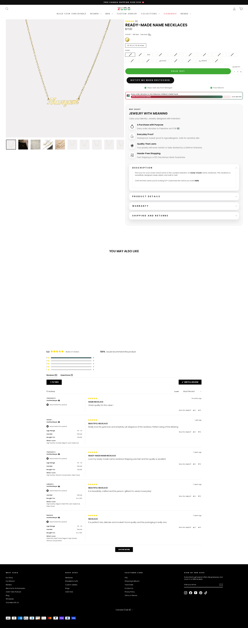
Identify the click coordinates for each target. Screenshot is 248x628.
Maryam (130, 55)
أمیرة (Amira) (175, 61)
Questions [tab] (66, 375)
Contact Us (129, 588)
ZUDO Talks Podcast (13, 592)
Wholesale (10, 599)
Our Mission (10, 581)
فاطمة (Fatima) (160, 55)
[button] (131, 21)
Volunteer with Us (12, 603)
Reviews (9, 585)
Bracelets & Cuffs (71, 581)
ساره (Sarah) (190, 55)
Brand (185, 13)
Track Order (129, 585)
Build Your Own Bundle (71, 13)
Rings (67, 588)
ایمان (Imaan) (216, 61)
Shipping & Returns (132, 581)
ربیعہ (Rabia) (202, 61)
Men (108, 13)
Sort (177, 391)
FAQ (126, 578)
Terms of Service (131, 595)
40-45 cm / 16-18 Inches (135, 45)
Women (95, 13)
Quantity (236, 67)
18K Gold (127, 40)
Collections (149, 13)
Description (142, 167)
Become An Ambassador (15, 588)
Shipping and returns (150, 215)
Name (127, 50)
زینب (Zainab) (219, 55)
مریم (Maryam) (175, 55)
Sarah (140, 55)
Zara (148, 55)
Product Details (146, 196)
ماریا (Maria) (189, 61)
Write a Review (193, 383)
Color (136, 34)
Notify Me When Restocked (150, 80)
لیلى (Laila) (162, 61)
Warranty (140, 205)
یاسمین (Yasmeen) (148, 61)
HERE (197, 180)
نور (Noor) (232, 55)
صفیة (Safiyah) (204, 55)
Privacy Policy (130, 592)
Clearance (170, 13)
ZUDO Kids (69, 592)
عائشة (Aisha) (132, 61)
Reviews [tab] (52, 375)
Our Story (9, 578)
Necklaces (69, 578)
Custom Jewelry (127, 13)
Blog (7, 595)
